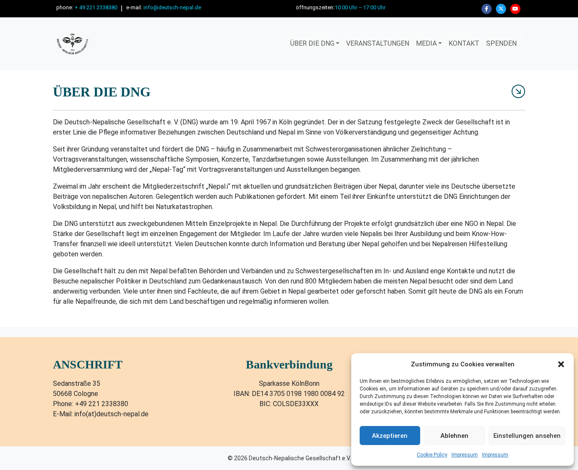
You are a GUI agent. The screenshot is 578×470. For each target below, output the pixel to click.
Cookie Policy (432, 455)
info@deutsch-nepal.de (172, 7)
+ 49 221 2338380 (95, 7)
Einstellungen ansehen (527, 436)
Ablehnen (454, 436)
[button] (561, 364)
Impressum (464, 455)
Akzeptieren (389, 436)
